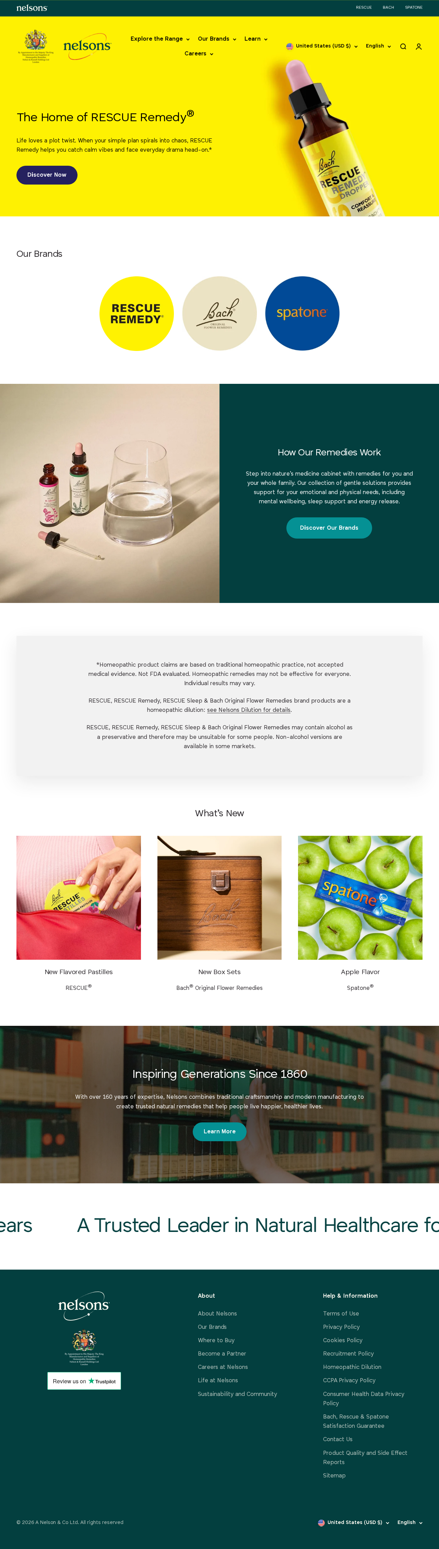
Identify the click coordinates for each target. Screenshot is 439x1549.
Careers (195, 54)
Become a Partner (222, 1354)
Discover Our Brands (329, 528)
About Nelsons (217, 1314)
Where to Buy (216, 1341)
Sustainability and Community (237, 1394)
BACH (388, 7)
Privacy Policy (341, 1327)
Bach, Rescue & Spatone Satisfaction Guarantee (356, 1421)
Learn (253, 39)
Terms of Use (341, 1314)
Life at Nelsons (218, 1381)
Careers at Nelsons (223, 1367)
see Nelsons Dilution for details (248, 710)
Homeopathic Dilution (352, 1367)
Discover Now (47, 175)
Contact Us (338, 1440)
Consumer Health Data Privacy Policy (363, 1399)
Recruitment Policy (348, 1354)
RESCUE (364, 7)
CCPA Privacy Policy (349, 1381)
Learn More (220, 1132)
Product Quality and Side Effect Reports (365, 1457)
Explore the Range (157, 39)
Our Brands (213, 39)
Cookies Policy (343, 1341)
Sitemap (334, 1476)
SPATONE (414, 7)
